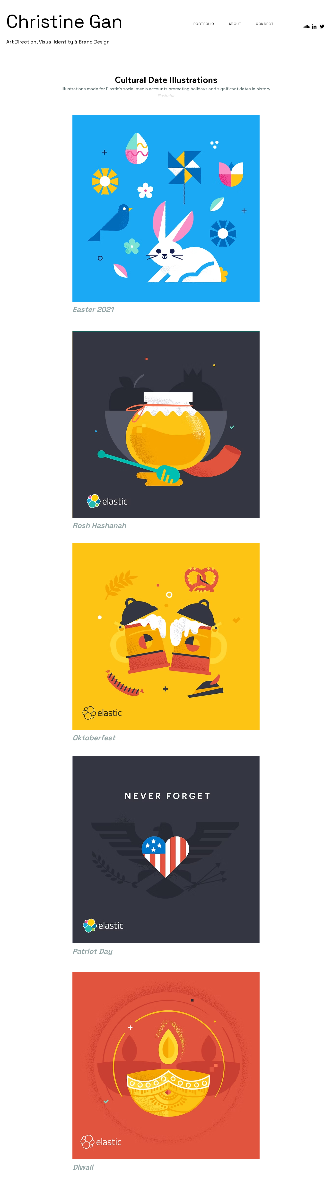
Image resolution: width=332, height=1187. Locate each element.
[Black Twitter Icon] (322, 26)
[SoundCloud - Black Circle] (306, 26)
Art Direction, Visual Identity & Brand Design (58, 42)
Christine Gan (64, 21)
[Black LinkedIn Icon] (314, 26)
